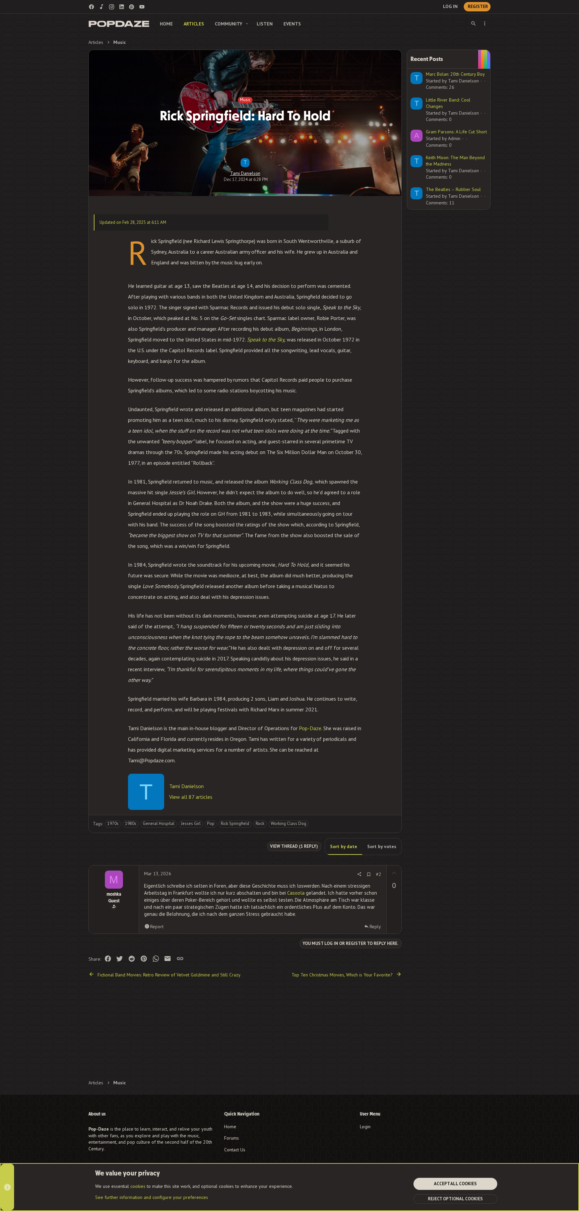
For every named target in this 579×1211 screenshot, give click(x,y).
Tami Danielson (245, 173)
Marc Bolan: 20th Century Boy (455, 74)
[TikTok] (102, 6)
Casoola (296, 893)
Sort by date (343, 846)
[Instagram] (112, 6)
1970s (113, 823)
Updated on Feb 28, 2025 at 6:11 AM (133, 222)
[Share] (359, 874)
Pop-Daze (310, 728)
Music (245, 100)
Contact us (234, 1150)
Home (230, 1127)
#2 (378, 874)
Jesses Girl (191, 823)
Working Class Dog (288, 823)
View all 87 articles (190, 796)
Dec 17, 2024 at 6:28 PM (246, 179)
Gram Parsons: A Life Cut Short (456, 132)
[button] (247, 23)
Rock (260, 823)
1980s (130, 823)
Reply (375, 926)
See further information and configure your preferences (151, 1197)
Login (365, 1127)
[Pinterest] (132, 6)
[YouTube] (142, 6)
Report (157, 926)
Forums (231, 1138)
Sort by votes (381, 846)
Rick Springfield (235, 823)
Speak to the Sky (265, 339)
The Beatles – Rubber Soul (453, 189)
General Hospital (159, 823)
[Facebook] (91, 6)
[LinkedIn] (122, 6)
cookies (137, 1186)
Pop (210, 823)
